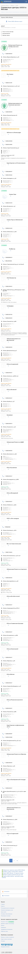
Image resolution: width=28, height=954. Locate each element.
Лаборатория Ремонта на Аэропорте (17, 569)
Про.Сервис (10, 74)
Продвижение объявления (6, 929)
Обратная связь (4, 931)
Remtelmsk (10, 415)
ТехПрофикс (10, 306)
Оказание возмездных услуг (7, 910)
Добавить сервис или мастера (7, 923)
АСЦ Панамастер (11, 277)
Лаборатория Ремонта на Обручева (16, 754)
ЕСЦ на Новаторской (12, 648)
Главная (3, 904)
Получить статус (4, 921)
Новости (3, 906)
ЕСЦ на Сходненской (12, 833)
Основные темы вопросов (6, 913)
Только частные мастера (8, 31)
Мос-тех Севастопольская (14, 543)
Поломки (3, 941)
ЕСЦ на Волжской (11, 389)
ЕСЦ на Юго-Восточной (13, 596)
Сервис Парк (12, 194)
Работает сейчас (6, 35)
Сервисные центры (5, 5)
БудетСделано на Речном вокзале (16, 163)
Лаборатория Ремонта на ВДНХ (15, 442)
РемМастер (12, 248)
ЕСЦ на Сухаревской (12, 364)
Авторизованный (6, 33)
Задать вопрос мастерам (6, 939)
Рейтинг (2, 925)
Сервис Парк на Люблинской (15, 219)
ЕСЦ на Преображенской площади (16, 779)
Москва (12, 5)
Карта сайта (3, 911)
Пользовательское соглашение (7, 908)
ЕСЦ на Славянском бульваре (15, 623)
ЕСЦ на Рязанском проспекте (15, 699)
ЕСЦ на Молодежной (12, 493)
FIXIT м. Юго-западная (13, 518)
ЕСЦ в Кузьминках (12, 467)
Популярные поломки (5, 915)
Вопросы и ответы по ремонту (7, 937)
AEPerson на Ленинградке (14, 132)
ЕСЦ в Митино (11, 674)
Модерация (3, 927)
